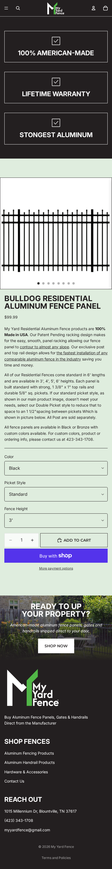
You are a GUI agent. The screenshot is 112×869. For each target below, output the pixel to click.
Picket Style (15, 482)
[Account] (93, 8)
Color (9, 456)
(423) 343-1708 (18, 820)
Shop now (56, 645)
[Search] (18, 8)
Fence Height (16, 508)
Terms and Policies (56, 858)
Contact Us (14, 781)
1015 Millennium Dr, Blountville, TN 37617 (40, 811)
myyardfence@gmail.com (27, 830)
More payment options (56, 568)
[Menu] (6, 8)
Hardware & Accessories (26, 772)
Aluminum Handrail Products (29, 762)
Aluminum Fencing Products (29, 753)
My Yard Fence (62, 847)
